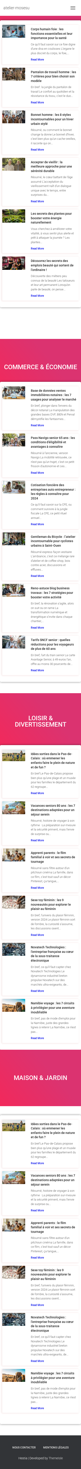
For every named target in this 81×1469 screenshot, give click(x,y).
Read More (37, 59)
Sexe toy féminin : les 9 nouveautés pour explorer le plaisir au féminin (51, 904)
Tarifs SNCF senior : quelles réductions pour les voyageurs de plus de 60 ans (52, 644)
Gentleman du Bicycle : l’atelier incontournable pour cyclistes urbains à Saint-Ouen (53, 541)
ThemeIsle (56, 1458)
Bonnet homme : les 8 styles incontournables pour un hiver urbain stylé (52, 119)
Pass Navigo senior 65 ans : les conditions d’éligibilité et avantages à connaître (53, 442)
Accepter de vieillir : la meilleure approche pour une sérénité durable (51, 166)
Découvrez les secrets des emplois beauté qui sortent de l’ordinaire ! (52, 265)
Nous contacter (24, 1447)
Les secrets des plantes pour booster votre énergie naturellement (51, 218)
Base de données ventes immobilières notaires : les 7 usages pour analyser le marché (53, 395)
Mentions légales (56, 1447)
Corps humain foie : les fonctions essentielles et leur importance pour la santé (51, 33)
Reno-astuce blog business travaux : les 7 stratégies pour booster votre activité (52, 592)
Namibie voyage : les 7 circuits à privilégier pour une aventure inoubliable (53, 1007)
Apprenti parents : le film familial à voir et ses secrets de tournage (53, 857)
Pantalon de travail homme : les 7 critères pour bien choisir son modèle (53, 76)
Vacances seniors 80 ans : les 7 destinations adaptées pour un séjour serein (53, 810)
